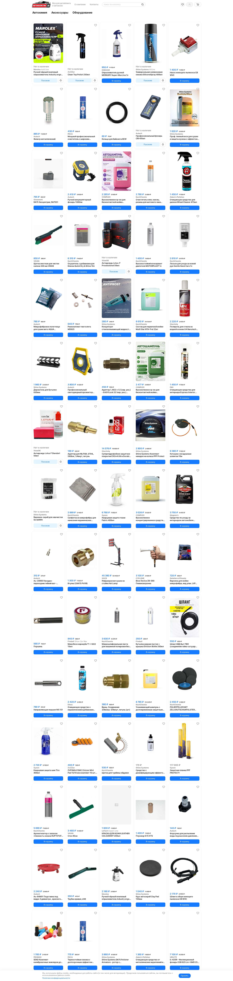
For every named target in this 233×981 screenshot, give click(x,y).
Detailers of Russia (178, 578)
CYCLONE (140, 578)
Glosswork (38, 199)
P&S (171, 387)
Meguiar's (174, 515)
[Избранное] (182, 4)
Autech (37, 136)
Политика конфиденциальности (56, 978)
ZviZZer (71, 72)
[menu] (116, 12)
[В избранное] (61, 25)
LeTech (105, 831)
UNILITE (173, 957)
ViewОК (105, 260)
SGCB (104, 578)
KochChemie (141, 197)
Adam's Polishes (177, 197)
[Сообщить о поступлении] (60, 80)
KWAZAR (106, 70)
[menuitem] (39, 12)
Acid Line (45, 69)
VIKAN (36, 261)
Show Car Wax (81, 641)
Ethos (70, 704)
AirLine (152, 69)
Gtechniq (174, 324)
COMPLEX (106, 197)
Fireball (71, 641)
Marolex (37, 69)
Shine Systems (142, 69)
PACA (70, 134)
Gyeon (104, 515)
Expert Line (113, 831)
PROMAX (37, 957)
